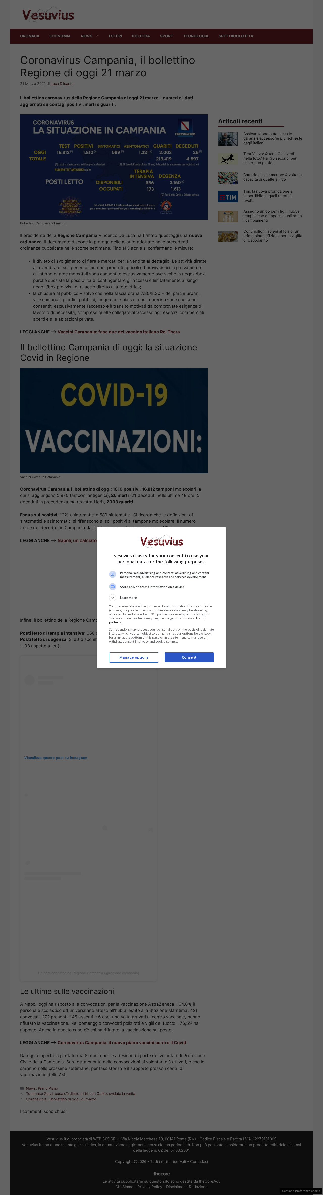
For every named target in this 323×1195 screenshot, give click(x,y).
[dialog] (161, 597)
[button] (161, 597)
